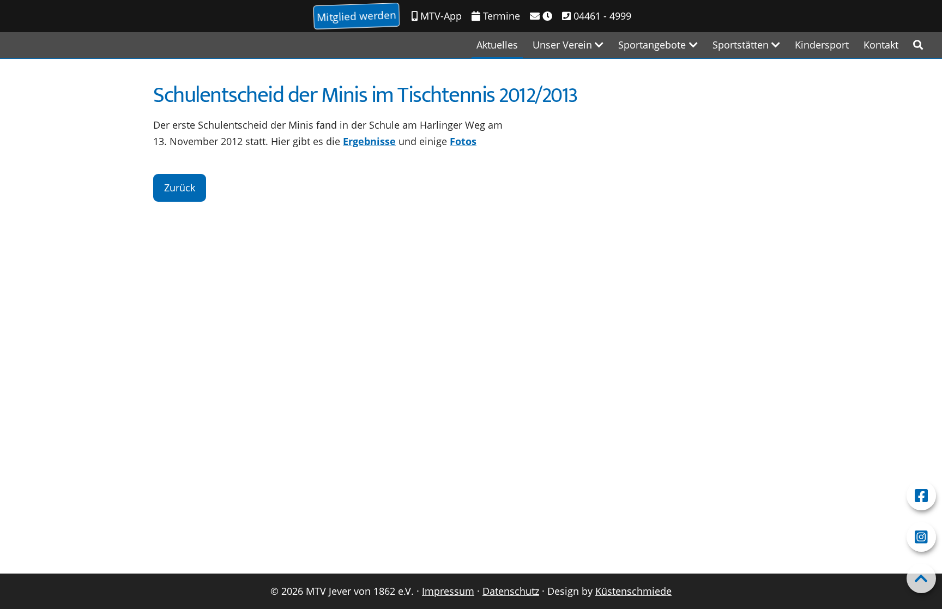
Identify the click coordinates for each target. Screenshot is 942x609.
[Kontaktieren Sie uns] (541, 16)
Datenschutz (510, 591)
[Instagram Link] (921, 537)
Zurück (179, 187)
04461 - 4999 (601, 15)
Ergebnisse (369, 141)
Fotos (463, 141)
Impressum (448, 591)
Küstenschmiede (633, 591)
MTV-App (440, 15)
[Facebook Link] (921, 495)
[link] (918, 45)
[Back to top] (921, 578)
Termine (500, 15)
